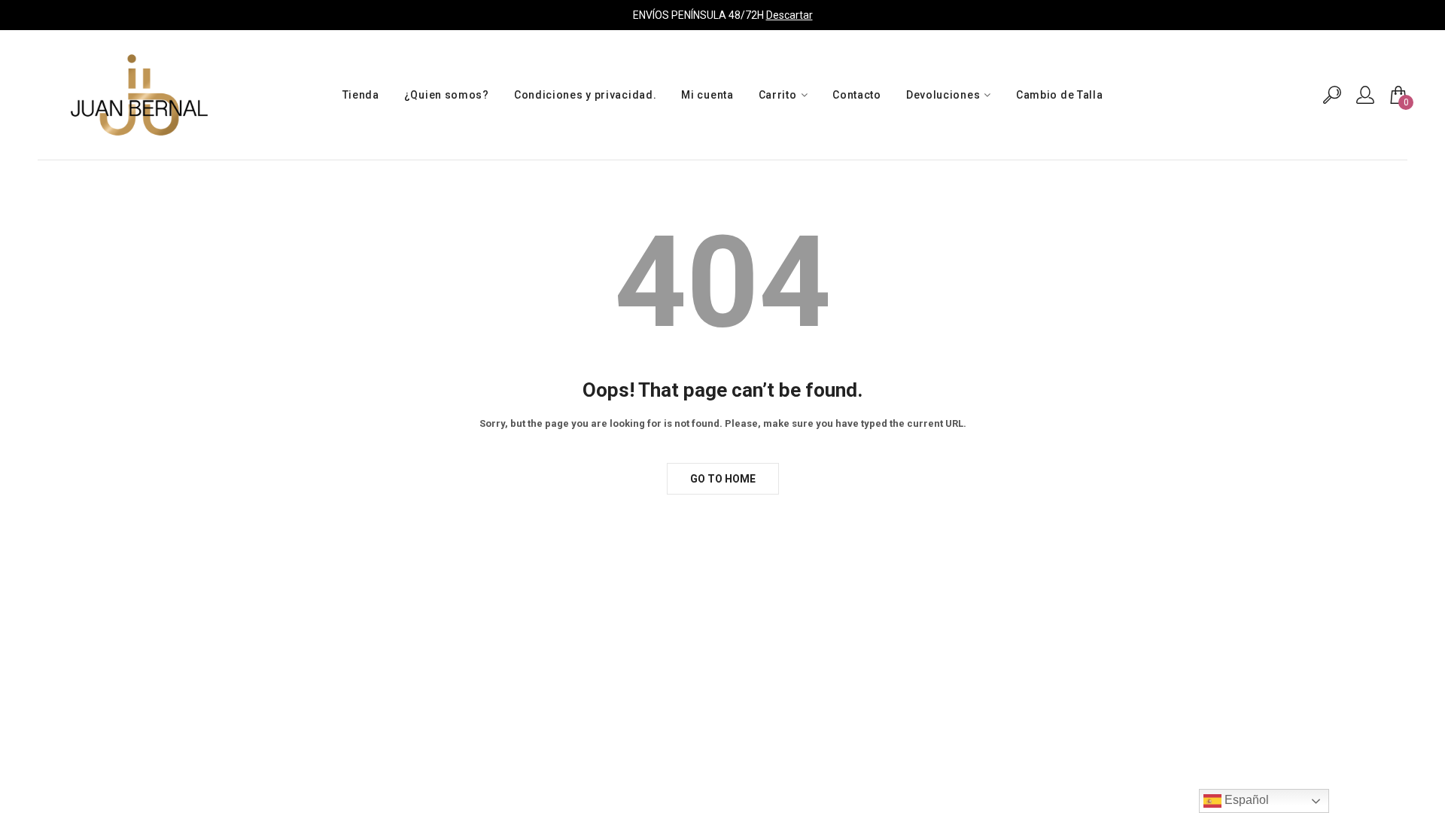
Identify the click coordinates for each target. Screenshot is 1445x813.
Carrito (778, 95)
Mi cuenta (707, 95)
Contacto (856, 95)
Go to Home (723, 479)
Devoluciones (943, 95)
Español (1245, 799)
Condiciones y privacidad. (585, 95)
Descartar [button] (789, 15)
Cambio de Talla (1059, 95)
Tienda (360, 95)
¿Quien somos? (446, 95)
